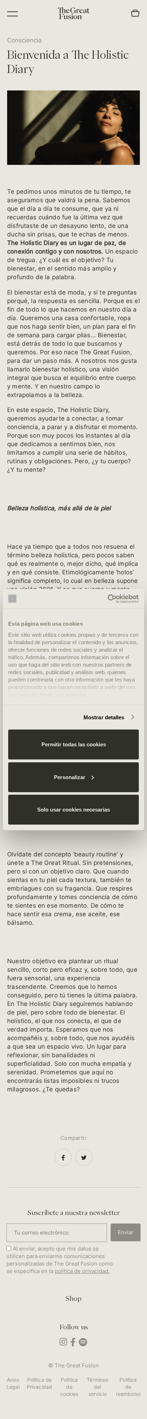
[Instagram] (63, 1343)
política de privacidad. (82, 1271)
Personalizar (69, 777)
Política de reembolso (128, 1387)
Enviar (125, 1232)
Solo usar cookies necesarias (73, 810)
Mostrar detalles (104, 717)
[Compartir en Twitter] (83, 1157)
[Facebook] (63, 1157)
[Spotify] (83, 1344)
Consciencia (24, 40)
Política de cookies (69, 1387)
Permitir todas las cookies (73, 744)
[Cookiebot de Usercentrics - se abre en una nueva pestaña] (107, 598)
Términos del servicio (97, 1387)
